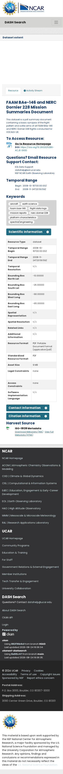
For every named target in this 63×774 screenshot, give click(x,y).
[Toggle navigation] (56, 22)
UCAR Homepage (12, 538)
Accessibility (9, 674)
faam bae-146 (18, 208)
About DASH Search (14, 610)
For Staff (7, 560)
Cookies (38, 670)
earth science (29, 203)
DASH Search (15, 22)
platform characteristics (23, 217)
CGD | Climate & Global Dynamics (22, 476)
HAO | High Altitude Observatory (21, 508)
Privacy (26, 670)
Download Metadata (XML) (29, 431)
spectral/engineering (21, 221)
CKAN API (7, 617)
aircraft (14, 203)
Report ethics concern (40, 678)
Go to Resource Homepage (33, 144)
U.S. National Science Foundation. (38, 765)
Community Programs (15, 545)
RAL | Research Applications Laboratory (25, 522)
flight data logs (38, 208)
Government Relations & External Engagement (30, 567)
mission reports (18, 212)
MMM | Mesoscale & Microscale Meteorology (29, 515)
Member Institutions (14, 574)
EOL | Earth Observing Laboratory (22, 501)
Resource (13, 90)
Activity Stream (34, 90)
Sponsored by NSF (13, 678)
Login (5, 624)
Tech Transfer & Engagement (20, 581)
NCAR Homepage (12, 458)
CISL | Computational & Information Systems (29, 483)
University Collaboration (16, 588)
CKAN (8, 634)
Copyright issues (50, 674)
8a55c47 (16, 654)
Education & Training (14, 552)
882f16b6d (17, 644)
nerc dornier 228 (39, 212)
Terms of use (28, 674)
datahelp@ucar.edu (40, 602)
